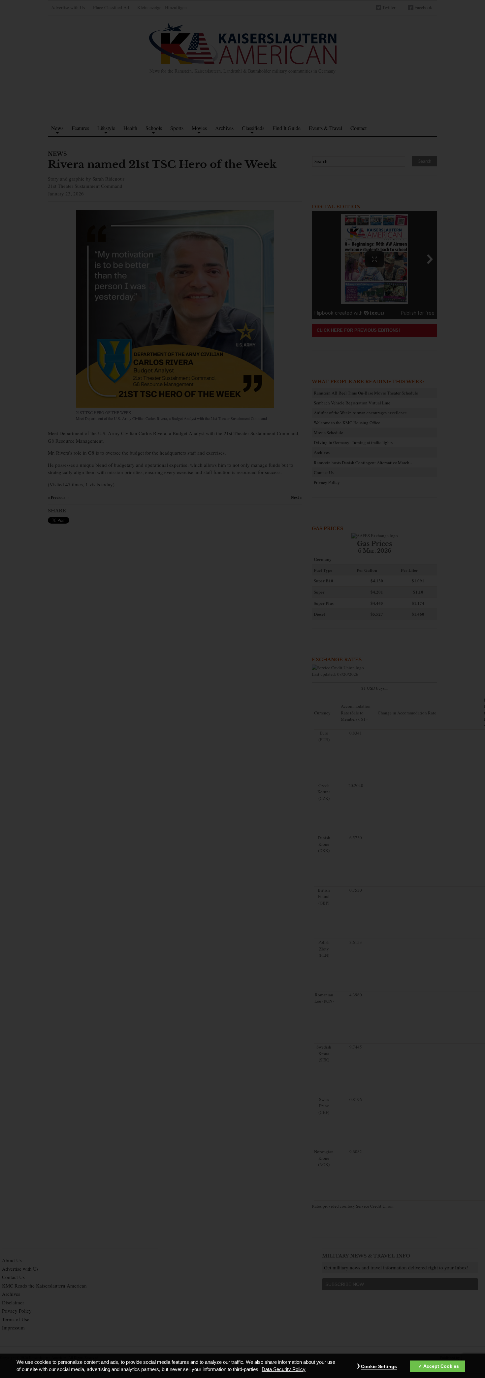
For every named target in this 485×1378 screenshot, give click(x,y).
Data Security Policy (284, 1369)
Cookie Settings (379, 1366)
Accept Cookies (441, 1366)
